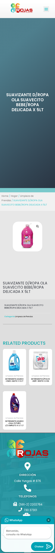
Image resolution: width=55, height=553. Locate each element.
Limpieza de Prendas (24, 316)
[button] (46, 9)
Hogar (14, 196)
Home (4, 196)
